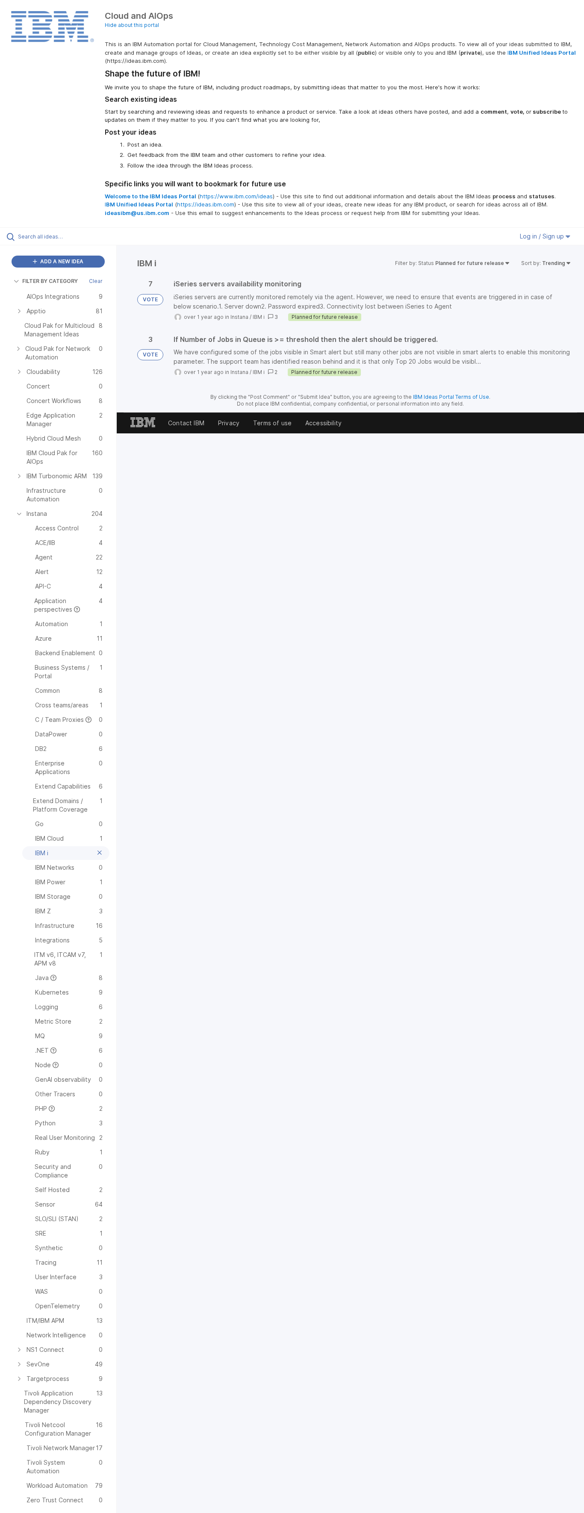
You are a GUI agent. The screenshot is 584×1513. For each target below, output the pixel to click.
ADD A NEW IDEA (61, 261)
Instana (239, 317)
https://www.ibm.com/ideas (236, 196)
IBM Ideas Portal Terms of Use (451, 397)
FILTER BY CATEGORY (50, 281)
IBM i (259, 317)
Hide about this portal (132, 25)
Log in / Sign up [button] (543, 236)
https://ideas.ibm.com (205, 204)
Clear (96, 281)
